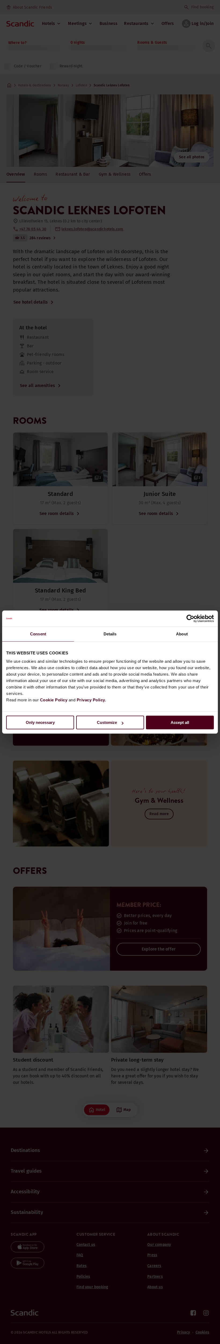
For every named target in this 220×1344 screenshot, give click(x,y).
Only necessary (40, 722)
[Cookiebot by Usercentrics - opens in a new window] (190, 618)
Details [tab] (110, 634)
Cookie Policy (54, 700)
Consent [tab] (38, 634)
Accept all (180, 722)
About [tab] (182, 634)
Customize (107, 722)
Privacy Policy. (91, 700)
